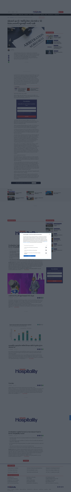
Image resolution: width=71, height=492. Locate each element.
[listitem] (35, 245)
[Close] (49, 234)
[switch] (46, 247)
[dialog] (35, 246)
